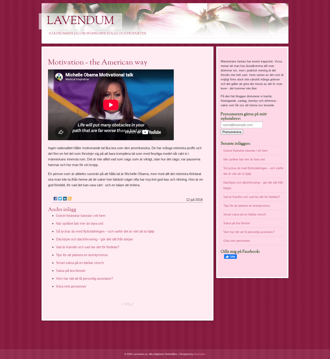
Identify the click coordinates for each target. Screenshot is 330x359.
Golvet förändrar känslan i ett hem (81, 215)
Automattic (199, 354)
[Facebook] (55, 198)
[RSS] (69, 198)
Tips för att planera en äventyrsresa (82, 255)
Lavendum (80, 21)
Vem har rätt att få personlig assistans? (84, 278)
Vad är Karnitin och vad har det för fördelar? (87, 247)
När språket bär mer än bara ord (79, 223)
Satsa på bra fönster (71, 271)
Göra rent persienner (71, 286)
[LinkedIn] (65, 198)
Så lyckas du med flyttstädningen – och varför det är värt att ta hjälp (105, 231)
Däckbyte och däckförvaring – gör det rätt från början (94, 239)
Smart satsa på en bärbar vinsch (80, 263)
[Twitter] (60, 198)
